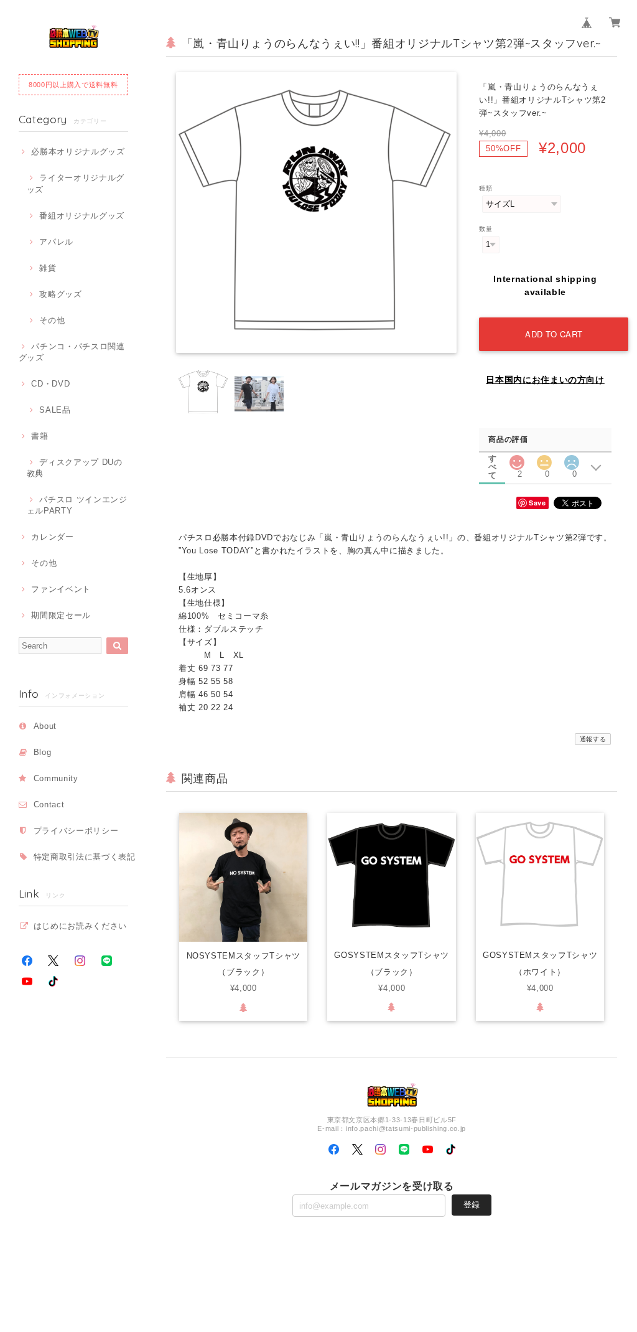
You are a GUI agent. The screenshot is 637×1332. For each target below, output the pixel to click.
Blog (43, 752)
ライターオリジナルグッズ (75, 183)
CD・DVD (50, 383)
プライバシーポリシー (76, 830)
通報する (593, 739)
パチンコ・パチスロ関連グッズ (72, 352)
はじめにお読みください (80, 926)
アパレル (56, 241)
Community (56, 778)
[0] (544, 459)
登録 (471, 1204)
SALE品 (54, 410)
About (45, 726)
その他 (52, 320)
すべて (492, 458)
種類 (485, 188)
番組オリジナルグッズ (81, 215)
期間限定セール (61, 615)
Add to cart (554, 334)
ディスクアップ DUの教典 (75, 467)
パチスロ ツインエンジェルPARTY (77, 505)
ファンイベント (61, 589)
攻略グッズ (60, 294)
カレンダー (52, 537)
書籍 (39, 436)
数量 (485, 228)
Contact (49, 804)
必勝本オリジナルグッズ (77, 151)
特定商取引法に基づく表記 (85, 856)
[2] (516, 459)
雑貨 (47, 268)
